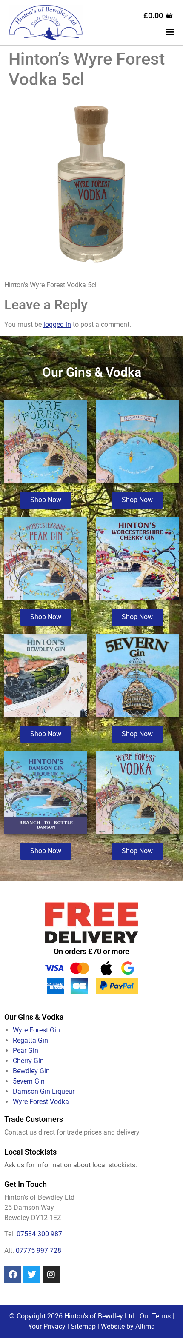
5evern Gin (29, 1081)
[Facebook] (12, 1274)
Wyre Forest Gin (36, 1030)
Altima (145, 1326)
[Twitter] (31, 1274)
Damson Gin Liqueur (43, 1091)
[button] (170, 32)
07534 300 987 (39, 1234)
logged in (57, 324)
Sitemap (83, 1326)
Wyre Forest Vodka (41, 1102)
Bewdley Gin (31, 1071)
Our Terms (155, 1316)
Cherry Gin (28, 1061)
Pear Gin (25, 1050)
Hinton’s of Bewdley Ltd (99, 1316)
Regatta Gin (30, 1040)
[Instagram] (51, 1274)
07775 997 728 (38, 1251)
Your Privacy (47, 1326)
